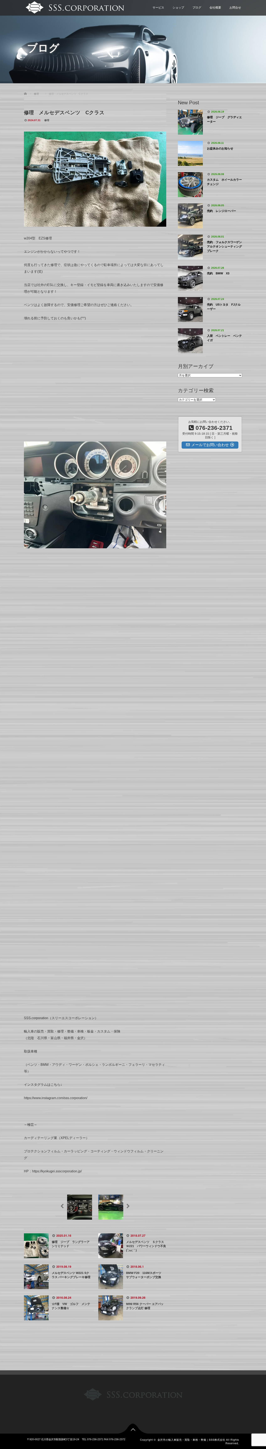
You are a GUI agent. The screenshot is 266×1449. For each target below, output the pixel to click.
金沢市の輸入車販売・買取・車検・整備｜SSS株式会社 (191, 1439)
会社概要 (215, 7)
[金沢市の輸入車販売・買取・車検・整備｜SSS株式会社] (74, 7)
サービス (158, 7)
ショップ (178, 7)
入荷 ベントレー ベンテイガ (224, 338)
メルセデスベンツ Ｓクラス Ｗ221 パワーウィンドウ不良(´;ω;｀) (146, 1246)
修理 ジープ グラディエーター (224, 119)
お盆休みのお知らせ (220, 148)
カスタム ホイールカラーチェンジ (224, 182)
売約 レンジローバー (221, 211)
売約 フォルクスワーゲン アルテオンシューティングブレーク (224, 246)
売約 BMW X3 (218, 273)
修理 (46, 120)
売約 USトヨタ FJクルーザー (224, 307)
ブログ (196, 7)
